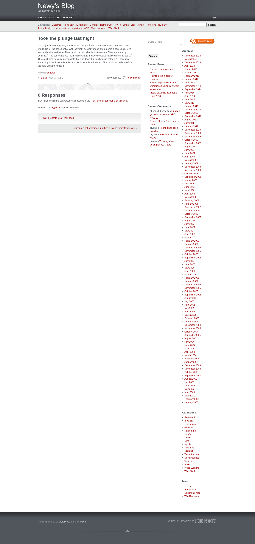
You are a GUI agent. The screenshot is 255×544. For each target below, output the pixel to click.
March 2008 (190, 197)
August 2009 (190, 146)
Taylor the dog (45, 28)
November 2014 (192, 86)
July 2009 (189, 150)
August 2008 (190, 180)
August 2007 (190, 220)
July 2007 (189, 224)
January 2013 (191, 106)
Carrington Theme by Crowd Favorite (192, 520)
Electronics (82, 25)
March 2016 (190, 72)
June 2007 (189, 227)
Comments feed (192, 493)
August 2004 (190, 338)
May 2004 (189, 348)
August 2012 (190, 119)
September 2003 (192, 375)
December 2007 (192, 207)
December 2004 (192, 325)
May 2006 (189, 267)
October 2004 (191, 331)
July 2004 (189, 342)
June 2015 (189, 82)
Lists (133, 25)
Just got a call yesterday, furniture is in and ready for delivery (104, 128)
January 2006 (191, 281)
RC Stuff (162, 25)
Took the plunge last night (66, 38)
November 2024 (192, 55)
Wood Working (98, 28)
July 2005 (189, 301)
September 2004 (192, 335)
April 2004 (189, 352)
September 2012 (192, 116)
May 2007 (189, 230)
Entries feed (190, 489)
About (42, 17)
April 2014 (189, 96)
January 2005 (191, 321)
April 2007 (189, 234)
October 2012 (191, 113)
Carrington (80, 521)
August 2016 (190, 69)
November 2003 (192, 368)
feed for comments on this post (109, 100)
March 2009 (190, 160)
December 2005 (192, 284)
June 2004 (189, 345)
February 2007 (191, 241)
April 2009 (189, 156)
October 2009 (191, 140)
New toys (151, 25)
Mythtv (141, 25)
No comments (134, 77)
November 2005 (192, 288)
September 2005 (192, 294)
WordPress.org (192, 496)
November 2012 (192, 109)
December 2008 (192, 167)
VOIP (86, 28)
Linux (126, 25)
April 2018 (189, 66)
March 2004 (190, 355)
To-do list (54, 17)
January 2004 (191, 362)
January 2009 (191, 163)
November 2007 (192, 210)
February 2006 (191, 278)
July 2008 (189, 183)
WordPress (64, 521)
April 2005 (189, 311)
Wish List (68, 17)
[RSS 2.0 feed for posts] (202, 41)
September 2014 (192, 89)
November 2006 (192, 251)
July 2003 (189, 382)
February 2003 (191, 399)
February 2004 (191, 358)
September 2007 (192, 217)
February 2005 (191, 318)
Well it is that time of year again (58, 118)
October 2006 (191, 254)
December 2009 (192, 133)
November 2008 (192, 170)
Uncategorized (62, 28)
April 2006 (189, 271)
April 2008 (189, 193)
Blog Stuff (69, 25)
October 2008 (191, 173)
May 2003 (189, 389)
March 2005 (190, 315)
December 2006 (192, 247)
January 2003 (191, 402)
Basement (57, 25)
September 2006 (192, 257)
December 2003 (192, 365)
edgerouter (155, 89)
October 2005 (191, 291)
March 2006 (190, 274)
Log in (214, 17)
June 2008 (189, 187)
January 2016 (191, 79)
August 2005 (190, 298)
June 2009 (189, 153)
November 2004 (192, 328)
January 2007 (191, 244)
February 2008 (191, 200)
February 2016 (191, 76)
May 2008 (189, 190)
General (94, 25)
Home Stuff (105, 25)
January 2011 (191, 126)
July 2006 (189, 261)
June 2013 (189, 99)
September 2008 (192, 177)
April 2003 (189, 392)
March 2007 (190, 237)
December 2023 (192, 62)
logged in (55, 107)
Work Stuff (113, 28)
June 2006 (189, 264)
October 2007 (191, 214)
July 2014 (189, 92)
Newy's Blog (56, 6)
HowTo (117, 25)
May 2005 (189, 308)
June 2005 (189, 305)
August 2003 (190, 379)
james (44, 78)
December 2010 (192, 129)
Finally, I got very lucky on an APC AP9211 (165, 114)
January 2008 (191, 204)
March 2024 (190, 59)
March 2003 (190, 395)
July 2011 (189, 123)
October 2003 (191, 372)
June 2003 (189, 385)
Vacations (77, 28)
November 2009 (192, 136)
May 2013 (189, 103)
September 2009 (192, 143)
